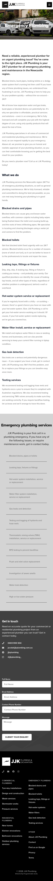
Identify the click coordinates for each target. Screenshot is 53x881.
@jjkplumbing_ (14, 657)
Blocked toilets (35, 793)
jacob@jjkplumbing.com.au (20, 647)
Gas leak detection (37, 817)
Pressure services (10, 808)
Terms (31, 857)
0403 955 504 (14, 643)
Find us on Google (37, 847)
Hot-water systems (37, 807)
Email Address (8, 692)
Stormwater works (10, 803)
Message (6, 717)
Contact (32, 842)
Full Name (6, 679)
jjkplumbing (13, 652)
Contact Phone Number (11, 704)
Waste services (8, 798)
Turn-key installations (11, 788)
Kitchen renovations (11, 830)
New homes (7, 825)
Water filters (34, 812)
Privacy (32, 852)
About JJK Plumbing (38, 836)
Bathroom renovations (12, 835)
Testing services (36, 822)
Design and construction (13, 793)
